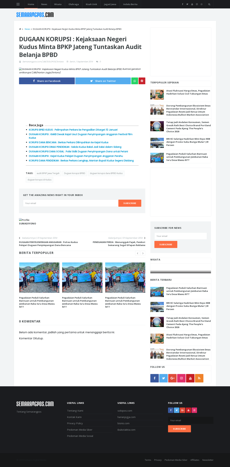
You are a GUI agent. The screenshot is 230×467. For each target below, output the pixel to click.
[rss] (199, 378)
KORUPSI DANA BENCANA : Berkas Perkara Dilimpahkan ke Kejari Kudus (68, 142)
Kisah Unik (91, 4)
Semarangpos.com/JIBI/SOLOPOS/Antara (42, 61)
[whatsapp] (201, 4)
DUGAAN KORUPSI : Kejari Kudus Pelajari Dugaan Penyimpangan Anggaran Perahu (76, 156)
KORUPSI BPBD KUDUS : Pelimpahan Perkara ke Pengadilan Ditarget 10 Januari (73, 129)
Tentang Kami (75, 410)
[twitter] (187, 4)
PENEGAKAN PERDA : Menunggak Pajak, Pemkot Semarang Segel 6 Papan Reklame (119, 244)
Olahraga (74, 4)
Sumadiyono (27, 223)
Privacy (158, 459)
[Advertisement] (180, 51)
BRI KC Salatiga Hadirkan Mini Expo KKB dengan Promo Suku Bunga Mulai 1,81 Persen (188, 141)
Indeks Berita (130, 4)
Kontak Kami (74, 417)
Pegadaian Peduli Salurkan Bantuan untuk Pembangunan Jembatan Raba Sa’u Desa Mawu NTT (37, 302)
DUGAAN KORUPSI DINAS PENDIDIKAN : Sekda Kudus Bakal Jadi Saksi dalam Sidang (75, 147)
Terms (148, 459)
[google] (172, 378)
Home (31, 4)
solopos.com (125, 410)
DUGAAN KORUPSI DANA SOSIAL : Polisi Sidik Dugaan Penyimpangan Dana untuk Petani (78, 151)
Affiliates (194, 459)
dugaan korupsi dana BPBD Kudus (106, 173)
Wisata (57, 4)
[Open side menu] (18, 4)
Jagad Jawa (110, 4)
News (44, 4)
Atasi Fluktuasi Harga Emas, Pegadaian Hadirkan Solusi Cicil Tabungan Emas (188, 92)
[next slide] (143, 253)
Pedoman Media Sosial (80, 436)
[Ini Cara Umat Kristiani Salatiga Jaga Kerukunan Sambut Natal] (181, 270)
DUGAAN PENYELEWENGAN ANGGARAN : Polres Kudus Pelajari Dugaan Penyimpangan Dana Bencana (48, 244)
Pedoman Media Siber (79, 429)
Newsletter (207, 459)
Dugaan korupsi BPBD (74, 173)
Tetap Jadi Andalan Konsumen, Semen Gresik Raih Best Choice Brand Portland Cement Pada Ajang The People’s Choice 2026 (188, 127)
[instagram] (197, 4)
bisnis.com (123, 423)
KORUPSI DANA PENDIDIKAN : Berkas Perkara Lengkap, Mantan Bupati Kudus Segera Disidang (81, 160)
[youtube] (192, 4)
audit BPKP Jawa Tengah (48, 173)
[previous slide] (137, 253)
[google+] (182, 410)
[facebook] (183, 4)
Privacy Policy (75, 423)
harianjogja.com (127, 417)
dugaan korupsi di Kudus (39, 179)
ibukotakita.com (126, 429)
